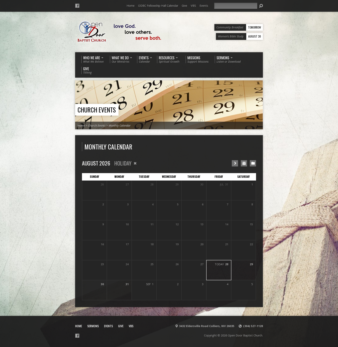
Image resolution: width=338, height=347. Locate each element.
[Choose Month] (244, 163)
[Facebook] (77, 6)
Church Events (96, 109)
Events (204, 5)
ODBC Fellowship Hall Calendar (158, 5)
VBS (193, 5)
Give (184, 5)
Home (131, 5)
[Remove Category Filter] (135, 163)
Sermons (93, 326)
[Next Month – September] (235, 163)
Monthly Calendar (120, 125)
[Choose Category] (253, 163)
